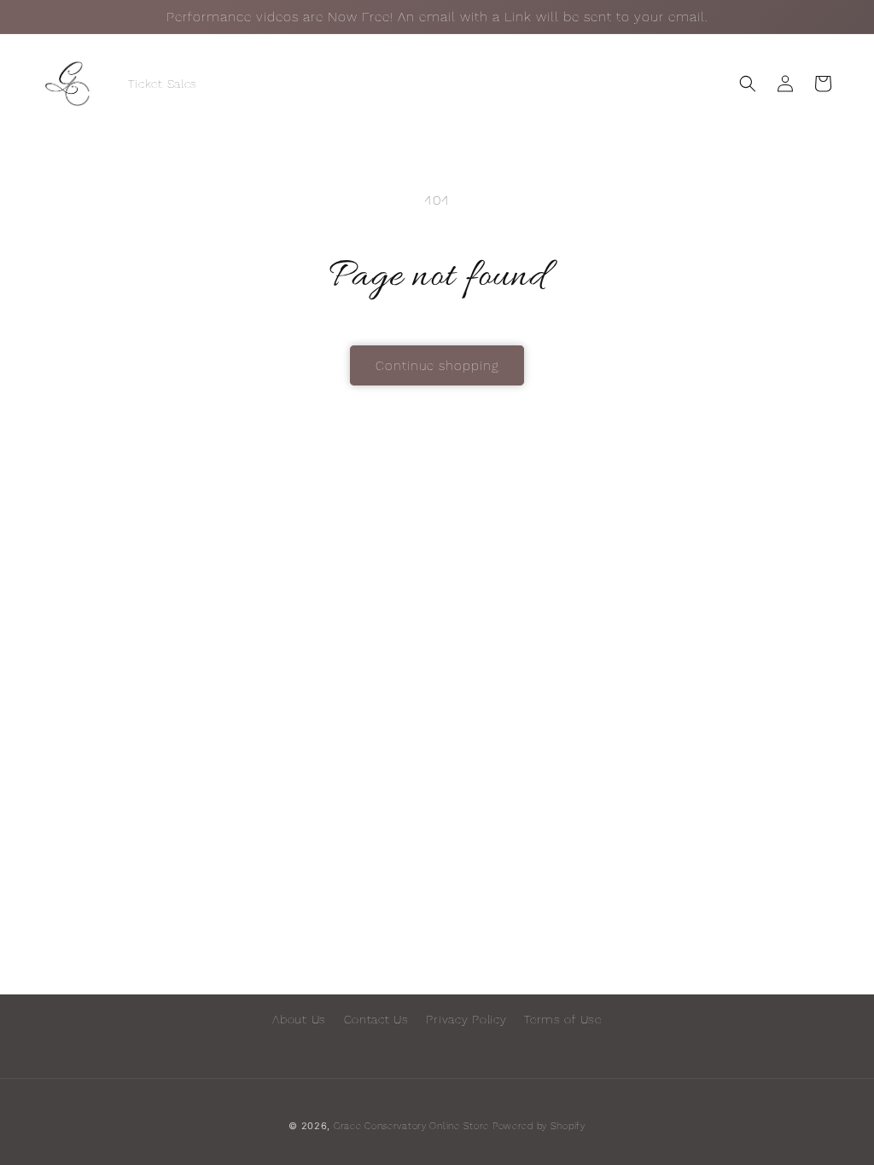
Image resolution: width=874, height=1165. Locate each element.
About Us (299, 1019)
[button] (747, 83)
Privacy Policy (466, 1019)
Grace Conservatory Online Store (411, 1126)
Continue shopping (437, 366)
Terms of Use (563, 1019)
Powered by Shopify (539, 1126)
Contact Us (376, 1019)
